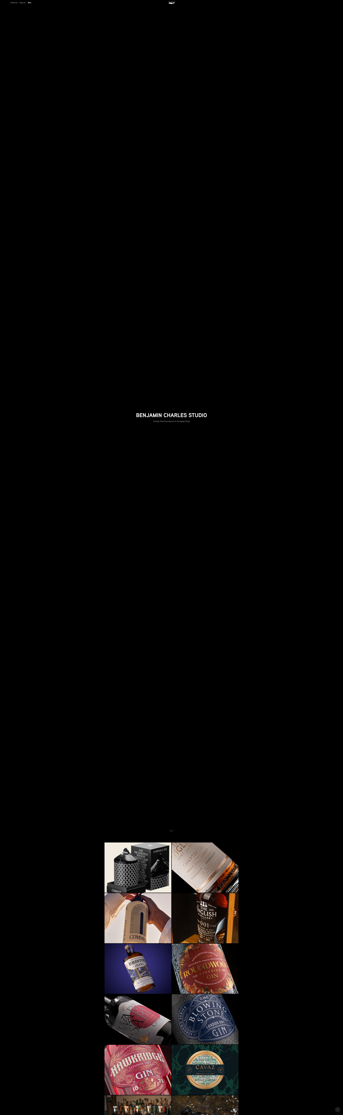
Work (29, 3)
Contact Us (14, 3)
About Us (23, 3)
